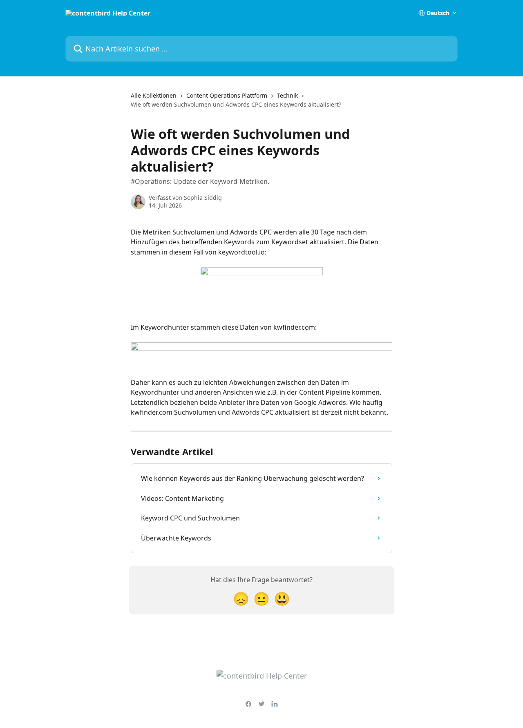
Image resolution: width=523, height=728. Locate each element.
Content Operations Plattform (226, 95)
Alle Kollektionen (154, 95)
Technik (287, 95)
